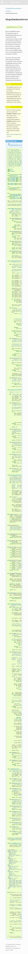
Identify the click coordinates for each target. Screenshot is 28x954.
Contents (8, 11)
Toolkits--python (15, 2)
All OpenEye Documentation (13, 8)
